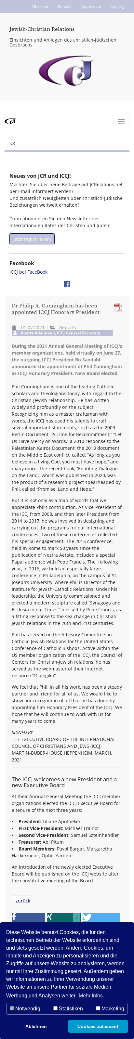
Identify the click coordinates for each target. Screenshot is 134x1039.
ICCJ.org (117, 6)
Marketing (112, 1008)
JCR (12, 143)
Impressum (91, 6)
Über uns (40, 6)
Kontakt (65, 6)
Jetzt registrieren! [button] (32, 239)
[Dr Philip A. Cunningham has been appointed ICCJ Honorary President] (116, 307)
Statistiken (70, 1008)
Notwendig (27, 1008)
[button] (28, 918)
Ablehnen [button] (36, 1026)
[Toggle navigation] (121, 121)
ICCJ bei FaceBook (28, 272)
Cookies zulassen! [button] (97, 1026)
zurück (23, 901)
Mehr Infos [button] (91, 995)
